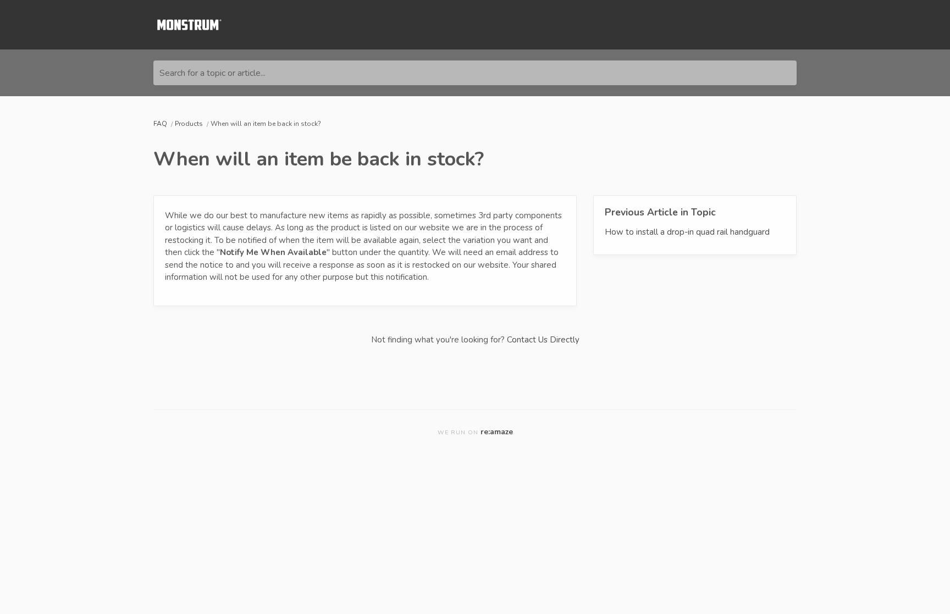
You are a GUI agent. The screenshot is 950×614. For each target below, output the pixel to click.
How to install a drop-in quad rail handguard (687, 231)
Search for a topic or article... (212, 73)
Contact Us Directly (543, 339)
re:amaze (496, 432)
